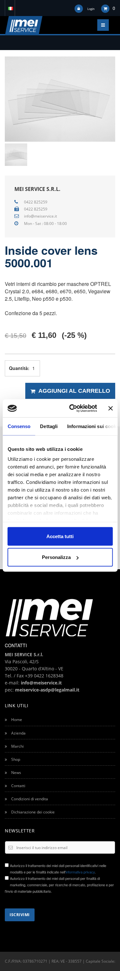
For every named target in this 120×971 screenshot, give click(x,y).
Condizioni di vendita (29, 799)
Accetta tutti (60, 536)
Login (91, 9)
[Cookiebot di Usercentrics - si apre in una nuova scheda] (72, 408)
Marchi (17, 746)
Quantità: (18, 368)
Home (16, 719)
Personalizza (56, 557)
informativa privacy (80, 871)
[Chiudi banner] (110, 408)
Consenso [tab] (18, 426)
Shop (15, 759)
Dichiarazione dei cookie (32, 812)
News (15, 772)
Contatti (17, 785)
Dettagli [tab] (49, 426)
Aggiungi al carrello (74, 391)
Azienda (18, 733)
